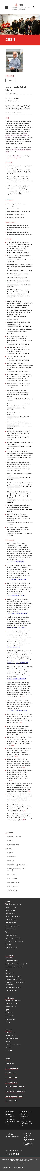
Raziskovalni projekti (12, 961)
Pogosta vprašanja (11, 935)
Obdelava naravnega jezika (15, 214)
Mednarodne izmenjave (12, 916)
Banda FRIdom (10, 1013)
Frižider (7, 1042)
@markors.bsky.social (14, 158)
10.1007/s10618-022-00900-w (16, 627)
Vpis (6, 932)
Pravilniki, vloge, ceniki (12, 926)
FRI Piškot (8, 1048)
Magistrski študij (10, 910)
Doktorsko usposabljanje (13, 976)
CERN (7, 970)
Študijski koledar (10, 923)
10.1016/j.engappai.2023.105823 (17, 663)
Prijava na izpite (10, 929)
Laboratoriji (9, 957)
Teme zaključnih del (11, 990)
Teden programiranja (12, 1038)
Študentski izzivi (10, 1019)
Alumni (7, 1022)
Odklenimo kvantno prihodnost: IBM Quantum (15, 983)
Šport (7, 1010)
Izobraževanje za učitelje (13, 1045)
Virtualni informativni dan (13, 904)
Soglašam (6, 1168)
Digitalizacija (9, 973)
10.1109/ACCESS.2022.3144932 (17, 710)
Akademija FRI (10, 1032)
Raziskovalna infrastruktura (14, 967)
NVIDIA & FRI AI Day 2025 (13, 979)
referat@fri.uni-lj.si (26, 1124)
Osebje (9, 849)
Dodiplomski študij (11, 907)
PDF (16, 756)
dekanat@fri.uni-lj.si (12, 1122)
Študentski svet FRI (11, 1003)
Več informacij (20, 1163)
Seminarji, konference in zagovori (16, 964)
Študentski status (11, 919)
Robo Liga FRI (9, 1016)
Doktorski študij (10, 913)
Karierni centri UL (11, 1007)
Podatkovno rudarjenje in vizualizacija (18, 211)
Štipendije (8, 944)
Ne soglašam (18, 1168)
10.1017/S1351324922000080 (16, 679)
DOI (23, 696)
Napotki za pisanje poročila (14, 941)
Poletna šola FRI (10, 1035)
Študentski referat (11, 947)
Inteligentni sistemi (13, 208)
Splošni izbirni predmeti (13, 938)
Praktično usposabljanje (13, 987)
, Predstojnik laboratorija (18, 227)
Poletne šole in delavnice (13, 1000)
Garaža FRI (8, 1051)
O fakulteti (9, 832)
